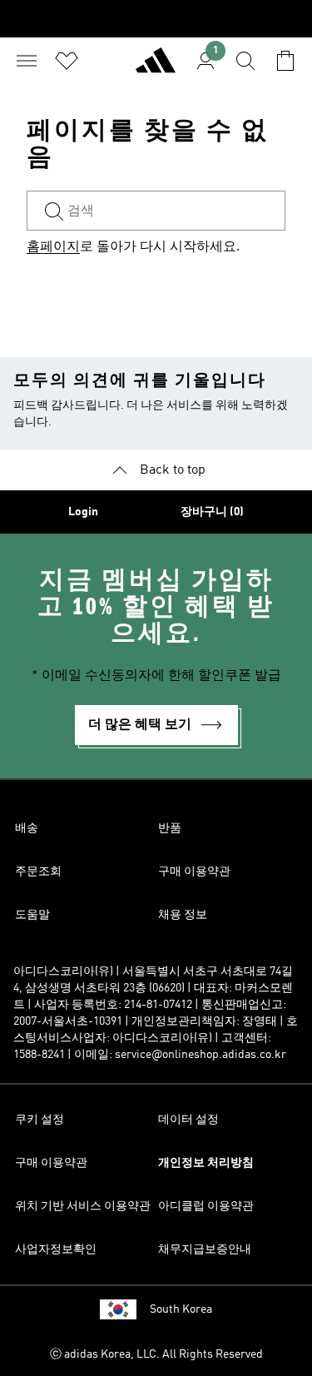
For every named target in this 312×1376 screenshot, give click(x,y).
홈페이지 (53, 247)
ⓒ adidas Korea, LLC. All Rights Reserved (156, 1354)
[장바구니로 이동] (285, 61)
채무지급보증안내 (204, 1249)
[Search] (245, 61)
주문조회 (38, 871)
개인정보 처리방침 (206, 1163)
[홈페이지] (156, 67)
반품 (169, 828)
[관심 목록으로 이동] (67, 61)
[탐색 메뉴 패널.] (27, 61)
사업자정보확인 (56, 1249)
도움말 (32, 915)
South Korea (181, 1309)
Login (83, 512)
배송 (26, 828)
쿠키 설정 (39, 1119)
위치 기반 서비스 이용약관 (83, 1206)
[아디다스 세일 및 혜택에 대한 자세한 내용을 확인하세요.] (156, 18)
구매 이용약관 (194, 871)
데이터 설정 (188, 1119)
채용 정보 (182, 915)
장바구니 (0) (212, 512)
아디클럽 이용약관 (206, 1206)
